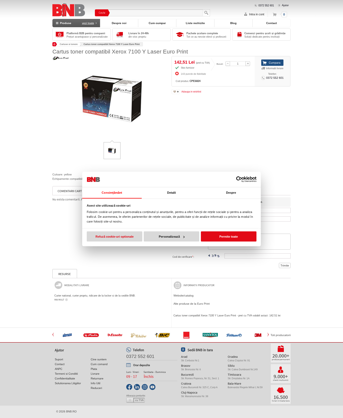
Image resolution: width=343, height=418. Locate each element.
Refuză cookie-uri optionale (114, 236)
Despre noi (119, 23)
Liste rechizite (195, 23)
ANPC (58, 368)
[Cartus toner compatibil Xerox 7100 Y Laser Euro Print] (112, 96)
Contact (271, 23)
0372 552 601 (266, 5)
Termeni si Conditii (66, 373)
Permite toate (228, 236)
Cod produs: (188, 81)
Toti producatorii (281, 335)
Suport (59, 359)
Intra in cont (256, 14)
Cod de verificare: (183, 257)
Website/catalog (183, 295)
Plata (94, 368)
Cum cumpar (157, 23)
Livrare (95, 373)
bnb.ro (71, 411)
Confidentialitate (65, 378)
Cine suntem (99, 359)
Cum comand (99, 364)
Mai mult (59, 299)
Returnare (97, 378)
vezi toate (88, 23)
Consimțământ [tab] (112, 192)
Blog (233, 23)
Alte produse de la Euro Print (191, 303)
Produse (76, 23)
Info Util (95, 383)
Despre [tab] (231, 192)
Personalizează (169, 236)
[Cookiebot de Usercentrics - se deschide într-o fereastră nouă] (239, 179)
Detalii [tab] (171, 192)
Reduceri (96, 388)
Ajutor (285, 5)
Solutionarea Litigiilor (68, 383)
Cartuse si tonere (69, 44)
